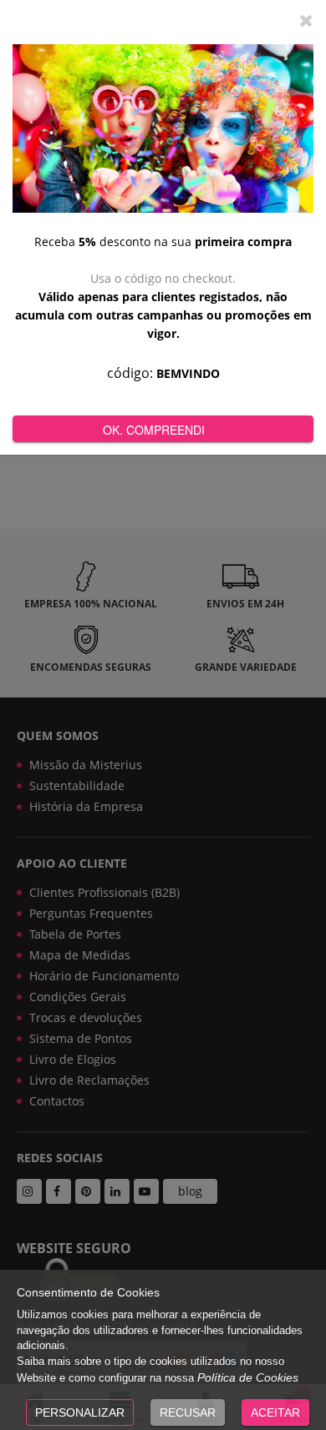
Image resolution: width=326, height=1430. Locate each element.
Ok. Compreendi (154, 429)
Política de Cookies (247, 1377)
